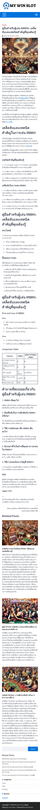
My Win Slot (19, 805)
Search (33, 749)
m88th (10, 491)
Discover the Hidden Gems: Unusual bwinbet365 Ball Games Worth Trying (19, 771)
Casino (4, 25)
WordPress (29, 807)
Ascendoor (12, 807)
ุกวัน (30, 146)
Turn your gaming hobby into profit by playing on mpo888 (18, 775)
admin (5, 36)
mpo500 (5, 797)
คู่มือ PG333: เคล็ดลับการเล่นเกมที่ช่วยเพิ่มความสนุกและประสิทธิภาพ (19, 628)
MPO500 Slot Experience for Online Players (14, 759)
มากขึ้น (10, 122)
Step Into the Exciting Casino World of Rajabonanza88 (17, 767)
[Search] (36, 14)
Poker (3, 786)
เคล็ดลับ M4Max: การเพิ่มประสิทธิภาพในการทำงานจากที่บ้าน (18, 696)
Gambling (4, 789)
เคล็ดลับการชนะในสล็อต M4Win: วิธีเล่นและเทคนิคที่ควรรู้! (18, 550)
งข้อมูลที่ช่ (24, 98)
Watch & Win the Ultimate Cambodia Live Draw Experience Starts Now (19, 763)
